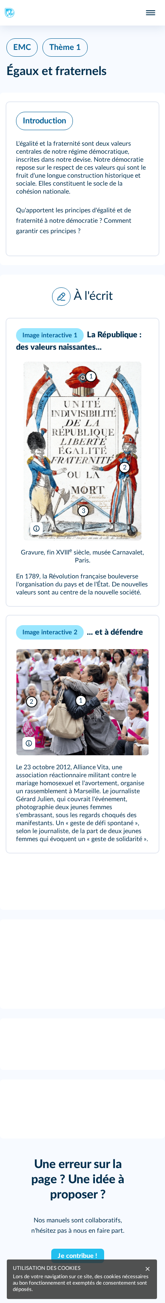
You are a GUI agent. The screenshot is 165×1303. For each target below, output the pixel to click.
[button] (82, 178)
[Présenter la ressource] (140, 119)
